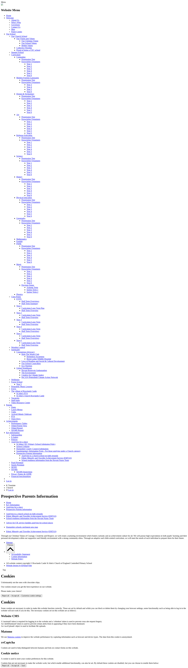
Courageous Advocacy (25, 352)
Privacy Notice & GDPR (21, 474)
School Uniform (22, 446)
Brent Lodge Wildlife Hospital (39, 359)
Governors (15, 25)
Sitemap (9, 542)
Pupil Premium (17, 463)
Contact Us (15, 27)
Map (13, 29)
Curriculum (15, 55)
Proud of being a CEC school (28, 50)
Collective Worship (24, 48)
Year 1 (29, 64)
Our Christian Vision (29, 41)
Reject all (5, 596)
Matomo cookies (14, 637)
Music (18, 264)
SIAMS (14, 469)
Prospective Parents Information (29, 453)
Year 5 (29, 73)
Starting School (17, 52)
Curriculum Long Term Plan (32, 308)
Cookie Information (19, 556)
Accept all (15, 596)
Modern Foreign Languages (27, 78)
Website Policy (17, 559)
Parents (9, 405)
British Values (27, 45)
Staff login (15, 400)
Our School (10, 34)
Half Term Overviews (30, 301)
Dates (13, 407)
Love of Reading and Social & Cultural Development (43, 361)
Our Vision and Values (25, 39)
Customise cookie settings (31, 596)
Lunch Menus (17, 410)
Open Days (15, 419)
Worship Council (18, 347)
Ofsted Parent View (19, 426)
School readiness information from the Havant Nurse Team (45, 460)
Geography (20, 218)
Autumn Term (32, 287)
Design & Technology (25, 94)
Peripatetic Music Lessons (21, 386)
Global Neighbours (24, 368)
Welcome (10, 18)
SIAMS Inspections (24, 472)
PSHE (18, 244)
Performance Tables (19, 423)
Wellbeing (15, 380)
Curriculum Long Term (30, 315)
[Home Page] (2, 5)
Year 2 (29, 66)
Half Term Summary (29, 304)
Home (8, 15)
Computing (20, 57)
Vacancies (15, 398)
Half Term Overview (29, 310)
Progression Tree (28, 59)
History (19, 177)
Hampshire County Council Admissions (32, 449)
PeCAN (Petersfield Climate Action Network (39, 377)
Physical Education (24, 198)
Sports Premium (17, 465)
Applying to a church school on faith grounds (39, 456)
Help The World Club (30, 354)
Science (19, 156)
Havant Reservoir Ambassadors (34, 370)
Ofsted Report (17, 428)
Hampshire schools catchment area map (22, 527)
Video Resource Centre (20, 403)
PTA (13, 416)
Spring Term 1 (32, 290)
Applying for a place (19, 442)
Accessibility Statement (20, 554)
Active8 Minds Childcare (21, 414)
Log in (9, 481)
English (19, 241)
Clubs (13, 412)
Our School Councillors (31, 363)
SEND (14, 467)
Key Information (13, 433)
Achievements (12, 421)
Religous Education (24, 135)
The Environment (28, 373)
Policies (14, 439)
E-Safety (14, 437)
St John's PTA (22, 393)
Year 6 (29, 75)
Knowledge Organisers (30, 62)
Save (23, 666)
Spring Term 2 (32, 292)
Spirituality (15, 350)
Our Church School (19, 36)
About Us (15, 20)
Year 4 (29, 71)
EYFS (18, 299)
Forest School (16, 382)
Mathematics (21, 239)
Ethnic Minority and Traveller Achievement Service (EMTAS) (46, 458)
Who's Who (16, 22)
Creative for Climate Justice (32, 375)
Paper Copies (16, 32)
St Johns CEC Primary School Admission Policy (36, 444)
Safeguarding (16, 435)
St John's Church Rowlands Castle (30, 396)
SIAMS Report (17, 430)
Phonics (19, 294)
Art (17, 115)
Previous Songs (27, 285)
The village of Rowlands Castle (24, 391)
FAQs (13, 389)
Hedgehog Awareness (35, 357)
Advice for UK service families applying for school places (29, 523)
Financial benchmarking (21, 476)
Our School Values (29, 43)
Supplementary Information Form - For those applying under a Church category (48, 451)
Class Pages (16, 297)
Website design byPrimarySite (19, 565)
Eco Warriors (26, 366)
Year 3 (29, 68)
